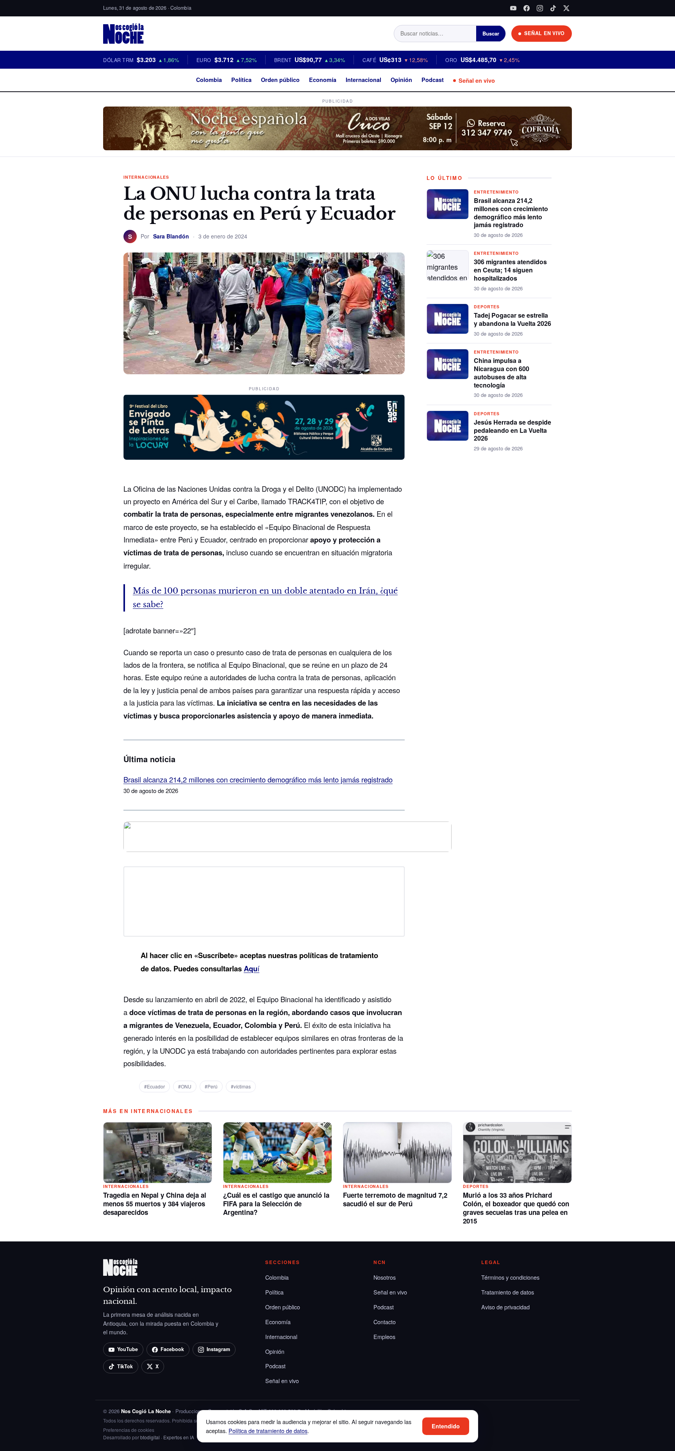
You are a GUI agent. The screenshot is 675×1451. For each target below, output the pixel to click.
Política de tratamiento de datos (268, 1430)
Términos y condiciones (510, 1277)
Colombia (209, 80)
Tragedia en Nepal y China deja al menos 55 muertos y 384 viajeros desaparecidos (154, 1203)
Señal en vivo (477, 80)
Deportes (487, 306)
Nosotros (384, 1277)
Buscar (490, 33)
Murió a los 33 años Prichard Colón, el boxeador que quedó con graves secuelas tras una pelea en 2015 (516, 1207)
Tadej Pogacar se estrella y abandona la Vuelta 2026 (512, 319)
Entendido (446, 1426)
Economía (322, 80)
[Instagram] (539, 8)
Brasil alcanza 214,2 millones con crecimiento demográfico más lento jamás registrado (258, 779)
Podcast (432, 80)
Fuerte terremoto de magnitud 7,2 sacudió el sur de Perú (395, 1199)
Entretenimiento (496, 192)
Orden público (280, 80)
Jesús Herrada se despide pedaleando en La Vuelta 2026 (512, 430)
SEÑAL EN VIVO (544, 33)
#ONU (184, 1086)
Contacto (384, 1322)
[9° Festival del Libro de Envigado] (264, 427)
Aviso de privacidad (505, 1307)
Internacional (363, 80)
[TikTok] (553, 8)
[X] (566, 8)
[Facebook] (526, 8)
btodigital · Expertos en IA (167, 1437)
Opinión (401, 80)
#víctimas (241, 1086)
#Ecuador (154, 1086)
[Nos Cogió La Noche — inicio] (123, 33)
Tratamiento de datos (507, 1292)
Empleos (384, 1336)
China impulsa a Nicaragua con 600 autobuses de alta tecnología (501, 372)
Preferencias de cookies (128, 1429)
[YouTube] (513, 8)
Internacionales (146, 177)
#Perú (211, 1086)
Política (241, 80)
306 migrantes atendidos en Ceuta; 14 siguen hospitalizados (510, 270)
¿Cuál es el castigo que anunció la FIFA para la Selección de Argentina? (276, 1203)
